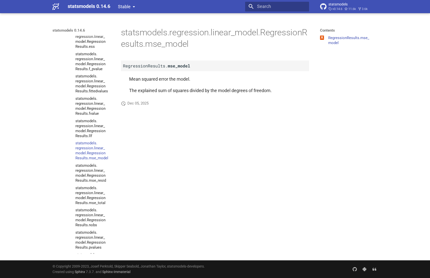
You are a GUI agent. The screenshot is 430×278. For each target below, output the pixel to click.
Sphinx (80, 272)
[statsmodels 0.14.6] (55, 6)
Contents (327, 30)
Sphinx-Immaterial (116, 272)
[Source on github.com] (354, 269)
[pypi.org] (364, 269)
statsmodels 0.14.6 (69, 30)
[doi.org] (374, 269)
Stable (124, 6)
